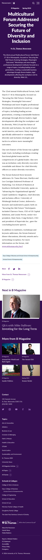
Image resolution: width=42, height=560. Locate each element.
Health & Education (8, 442)
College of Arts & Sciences (10, 485)
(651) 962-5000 (7, 404)
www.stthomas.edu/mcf (12, 246)
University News (7, 462)
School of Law (6, 503)
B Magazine (6, 279)
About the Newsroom (8, 528)
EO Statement (6, 541)
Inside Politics (7, 381)
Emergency (5, 549)
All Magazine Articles (8, 466)
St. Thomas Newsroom (22, 48)
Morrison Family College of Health (12, 507)
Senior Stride (27, 381)
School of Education (8, 499)
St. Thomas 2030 (7, 458)
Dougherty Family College (10, 510)
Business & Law (7, 431)
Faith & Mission (7, 438)
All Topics (5, 470)
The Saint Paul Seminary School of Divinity (15, 514)
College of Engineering (9, 495)
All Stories (5, 475)
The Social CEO (28, 359)
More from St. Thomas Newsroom (14, 274)
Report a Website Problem (9, 539)
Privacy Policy (6, 546)
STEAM (4, 446)
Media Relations (6, 533)
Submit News (6, 530)
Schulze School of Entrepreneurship (12, 259)
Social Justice (6, 450)
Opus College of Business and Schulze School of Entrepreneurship (20, 255)
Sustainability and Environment (12, 454)
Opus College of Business (12, 490)
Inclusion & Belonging (9, 435)
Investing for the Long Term (19, 327)
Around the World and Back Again (10, 360)
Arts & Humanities (8, 423)
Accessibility (5, 544)
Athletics (5, 427)
